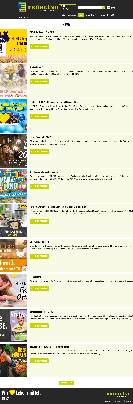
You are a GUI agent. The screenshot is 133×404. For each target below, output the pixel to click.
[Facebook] (108, 7)
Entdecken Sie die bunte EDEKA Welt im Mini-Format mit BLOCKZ (58, 206)
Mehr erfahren (39, 46)
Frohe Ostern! (36, 276)
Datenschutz (119, 401)
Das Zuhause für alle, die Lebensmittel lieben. (50, 346)
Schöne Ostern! (36, 67)
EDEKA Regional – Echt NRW (42, 32)
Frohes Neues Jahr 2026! (40, 137)
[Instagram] (113, 7)
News (26, 18)
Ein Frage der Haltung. (39, 241)
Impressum (107, 401)
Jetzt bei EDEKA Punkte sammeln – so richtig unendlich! (54, 102)
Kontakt (128, 401)
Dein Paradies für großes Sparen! (44, 171)
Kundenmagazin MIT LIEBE (41, 311)
